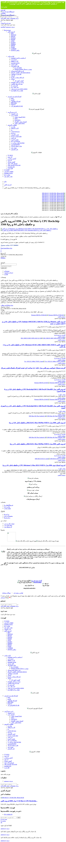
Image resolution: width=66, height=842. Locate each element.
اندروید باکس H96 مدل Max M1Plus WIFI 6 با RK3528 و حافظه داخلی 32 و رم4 (37, 444)
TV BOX (10, 155)
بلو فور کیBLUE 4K (17, 106)
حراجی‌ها (6, 514)
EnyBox (13, 42)
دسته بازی (14, 59)
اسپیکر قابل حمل (12, 163)
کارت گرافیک (15, 128)
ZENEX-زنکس (15, 50)
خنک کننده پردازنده (16, 136)
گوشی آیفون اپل (19, 80)
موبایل (13, 79)
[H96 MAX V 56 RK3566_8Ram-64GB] (53, 193)
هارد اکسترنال (15, 66)
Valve (16, 118)
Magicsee (13, 35)
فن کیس (13, 138)
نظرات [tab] (6, 274)
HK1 (12, 33)
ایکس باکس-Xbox (19, 123)
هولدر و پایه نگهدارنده (17, 90)
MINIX (13, 45)
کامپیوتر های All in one (14, 165)
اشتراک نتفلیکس (15, 101)
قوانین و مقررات (18, 593)
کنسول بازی (14, 115)
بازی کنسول (14, 113)
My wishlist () (8, 814)
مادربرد (13, 126)
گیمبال (13, 76)
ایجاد (19, 817)
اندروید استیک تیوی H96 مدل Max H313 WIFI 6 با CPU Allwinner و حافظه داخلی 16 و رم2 (33, 465)
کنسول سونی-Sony (19, 117)
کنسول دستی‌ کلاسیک (20, 121)
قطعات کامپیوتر (12, 125)
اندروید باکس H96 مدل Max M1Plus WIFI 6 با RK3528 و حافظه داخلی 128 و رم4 (37, 423)
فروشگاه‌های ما (8, 505)
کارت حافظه (14, 61)
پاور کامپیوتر (14, 149)
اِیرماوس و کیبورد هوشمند (18, 58)
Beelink (13, 39)
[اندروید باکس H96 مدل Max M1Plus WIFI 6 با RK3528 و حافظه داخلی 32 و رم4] (47, 437)
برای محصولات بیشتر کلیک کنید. (10, 18)
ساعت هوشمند (15, 63)
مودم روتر (14, 148)
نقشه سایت (7, 508)
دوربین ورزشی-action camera (19, 89)
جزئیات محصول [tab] (8, 272)
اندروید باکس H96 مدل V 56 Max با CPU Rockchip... (19, 801)
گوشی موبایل (11, 162)
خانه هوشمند (11, 166)
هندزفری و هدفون (16, 74)
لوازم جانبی (11, 56)
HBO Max (14, 103)
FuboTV (13, 104)
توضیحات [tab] (6, 271)
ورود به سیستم (8, 781)
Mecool (13, 36)
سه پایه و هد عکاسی (17, 84)
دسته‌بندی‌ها (7, 30)
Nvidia (13, 47)
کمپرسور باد (14, 85)
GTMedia (13, 48)
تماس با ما (4, 7)
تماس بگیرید (61, 394)
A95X (12, 41)
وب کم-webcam (15, 141)
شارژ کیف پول (8, 176)
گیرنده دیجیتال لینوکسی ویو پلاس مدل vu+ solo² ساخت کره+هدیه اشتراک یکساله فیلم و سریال (33, 368)
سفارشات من (8, 525)
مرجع (2, 308)
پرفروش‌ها (7, 517)
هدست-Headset (15, 144)
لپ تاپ (10, 160)
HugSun (13, 38)
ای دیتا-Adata (18, 67)
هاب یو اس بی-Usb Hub (17, 143)
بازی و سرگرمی (12, 112)
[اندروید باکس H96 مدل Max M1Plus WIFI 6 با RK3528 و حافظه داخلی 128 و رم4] (47, 416)
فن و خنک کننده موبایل (17, 71)
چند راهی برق (15, 87)
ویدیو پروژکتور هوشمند (17, 82)
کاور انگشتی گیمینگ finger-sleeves (20, 72)
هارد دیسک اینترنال (16, 146)
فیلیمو (12, 100)
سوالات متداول (6, 593)
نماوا (12, 98)
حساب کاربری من (9, 523)
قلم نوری (10, 168)
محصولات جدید (8, 516)
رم (12, 130)
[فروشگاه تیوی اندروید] (7, 11)
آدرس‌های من (8, 527)
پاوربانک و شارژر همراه (17, 77)
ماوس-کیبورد (15, 139)
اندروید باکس (11, 31)
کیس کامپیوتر (15, 135)
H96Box (13, 44)
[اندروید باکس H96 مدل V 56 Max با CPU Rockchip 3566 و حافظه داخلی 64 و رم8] (12, 797)
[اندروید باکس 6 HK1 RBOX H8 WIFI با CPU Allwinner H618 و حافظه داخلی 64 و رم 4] (33, 230)
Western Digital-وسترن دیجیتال (23, 69)
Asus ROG (17, 120)
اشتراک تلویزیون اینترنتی (14, 96)
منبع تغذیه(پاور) (15, 131)
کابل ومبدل (14, 64)
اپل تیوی (10, 157)
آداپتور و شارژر (12, 158)
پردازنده (13, 133)
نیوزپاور (3, 597)
